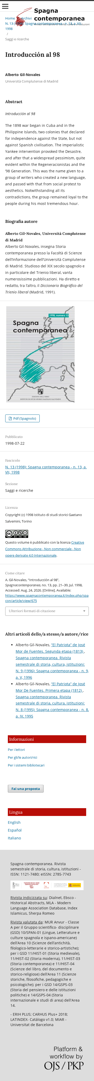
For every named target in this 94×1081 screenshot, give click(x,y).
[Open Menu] (5, 6)
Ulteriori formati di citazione (32, 611)
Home (10, 18)
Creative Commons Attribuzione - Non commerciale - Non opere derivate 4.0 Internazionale (44, 549)
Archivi (26, 18)
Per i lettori (16, 749)
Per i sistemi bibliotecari (26, 765)
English (14, 822)
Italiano (14, 837)
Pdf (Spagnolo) (24, 418)
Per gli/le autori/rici (22, 757)
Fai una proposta (25, 788)
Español (15, 830)
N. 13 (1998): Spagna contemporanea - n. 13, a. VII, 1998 (43, 26)
